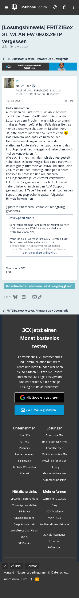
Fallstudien (24, 460)
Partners (24, 448)
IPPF (17, 566)
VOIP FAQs (54, 518)
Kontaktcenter (54, 448)
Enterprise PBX (54, 435)
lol (6, 46)
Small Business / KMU (54, 441)
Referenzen (54, 547)
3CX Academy (54, 511)
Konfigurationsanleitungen (55, 526)
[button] (6, 7)
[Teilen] (65, 101)
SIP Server (24, 511)
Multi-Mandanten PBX (54, 454)
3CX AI (24, 537)
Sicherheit (54, 541)
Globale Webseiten (24, 467)
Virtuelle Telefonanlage (24, 498)
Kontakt (24, 473)
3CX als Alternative (54, 534)
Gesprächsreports (24, 524)
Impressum (11, 579)
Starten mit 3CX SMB (54, 498)
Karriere (24, 441)
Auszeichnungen (24, 454)
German (32, 566)
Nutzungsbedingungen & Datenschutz (42, 572)
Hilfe (24, 579)
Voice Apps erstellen (24, 505)
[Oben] (31, 579)
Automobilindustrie (54, 480)
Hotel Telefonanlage (54, 460)
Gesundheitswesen (54, 473)
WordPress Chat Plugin (24, 530)
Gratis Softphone (24, 518)
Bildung (54, 467)
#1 (71, 101)
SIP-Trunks (24, 543)
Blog (54, 505)
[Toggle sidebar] (73, 7)
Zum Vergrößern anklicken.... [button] (40, 252)
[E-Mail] (32, 296)
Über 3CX (24, 435)
